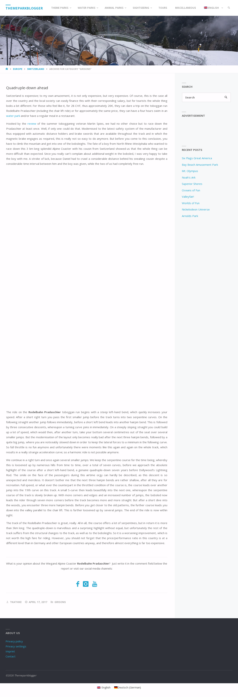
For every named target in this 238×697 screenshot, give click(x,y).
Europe (17, 69)
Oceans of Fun (191, 190)
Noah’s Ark (188, 177)
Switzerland (35, 69)
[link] (228, 8)
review (32, 123)
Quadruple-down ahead (27, 87)
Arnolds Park (190, 216)
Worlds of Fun (191, 203)
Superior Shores (192, 184)
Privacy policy (14, 641)
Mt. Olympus (190, 171)
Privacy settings (16, 646)
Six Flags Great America (197, 158)
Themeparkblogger (24, 8)
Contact (10, 656)
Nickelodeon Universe (196, 209)
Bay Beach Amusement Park (200, 164)
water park (13, 116)
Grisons (60, 602)
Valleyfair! (188, 196)
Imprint (10, 651)
